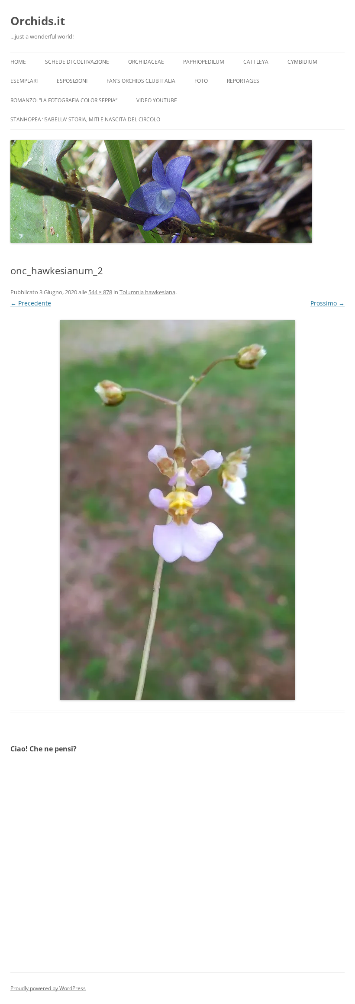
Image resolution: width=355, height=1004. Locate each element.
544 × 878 (100, 292)
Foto (201, 80)
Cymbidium (302, 61)
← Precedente (30, 303)
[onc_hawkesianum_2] (177, 510)
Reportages (243, 80)
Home (18, 61)
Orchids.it (37, 21)
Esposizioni (72, 80)
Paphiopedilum (203, 61)
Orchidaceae (146, 61)
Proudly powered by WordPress (48, 988)
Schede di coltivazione (77, 61)
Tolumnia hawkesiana (147, 292)
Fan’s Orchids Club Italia (140, 80)
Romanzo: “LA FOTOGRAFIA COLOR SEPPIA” (63, 100)
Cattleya (255, 61)
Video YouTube (156, 100)
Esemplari (24, 80)
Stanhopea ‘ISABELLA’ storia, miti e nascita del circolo (85, 119)
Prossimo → (327, 303)
